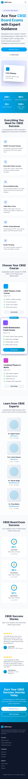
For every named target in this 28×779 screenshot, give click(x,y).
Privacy (3, 768)
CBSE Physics (5, 740)
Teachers (3, 754)
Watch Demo (15, 55)
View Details (14, 312)
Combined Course (6, 745)
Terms (3, 766)
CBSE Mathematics (6, 742)
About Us (3, 752)
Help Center (4, 763)
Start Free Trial (13, 49)
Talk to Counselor (14, 714)
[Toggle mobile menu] (25, 2)
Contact (3, 756)
